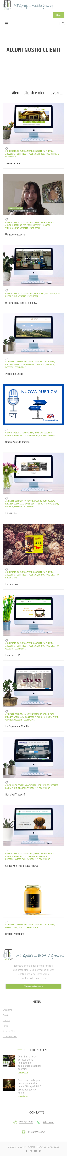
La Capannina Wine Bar (17, 726)
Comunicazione (24, 151)
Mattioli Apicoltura (14, 933)
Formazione (32, 435)
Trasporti (23, 788)
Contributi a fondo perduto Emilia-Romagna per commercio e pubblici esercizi (29, 1062)
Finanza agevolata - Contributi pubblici (25, 364)
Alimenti (9, 361)
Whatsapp (48, 1122)
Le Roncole (11, 513)
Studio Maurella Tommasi (18, 442)
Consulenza (39, 151)
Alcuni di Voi (9, 1031)
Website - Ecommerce (30, 228)
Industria (39, 293)
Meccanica (50, 293)
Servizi (6, 1015)
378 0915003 (26, 1122)
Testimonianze (10, 1036)
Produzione (44, 154)
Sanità (46, 225)
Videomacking (12, 228)
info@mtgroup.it (36, 1131)
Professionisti (34, 225)
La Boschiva (11, 584)
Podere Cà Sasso (14, 373)
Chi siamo (7, 1009)
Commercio (10, 151)
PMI (58, 293)
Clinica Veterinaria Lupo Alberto (21, 865)
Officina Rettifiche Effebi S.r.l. (21, 302)
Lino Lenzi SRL (13, 655)
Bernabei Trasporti (15, 794)
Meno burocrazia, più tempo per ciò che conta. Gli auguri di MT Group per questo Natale (29, 1086)
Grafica (50, 364)
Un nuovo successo (15, 234)
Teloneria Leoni (13, 163)
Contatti (6, 1020)
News (58, 15)
